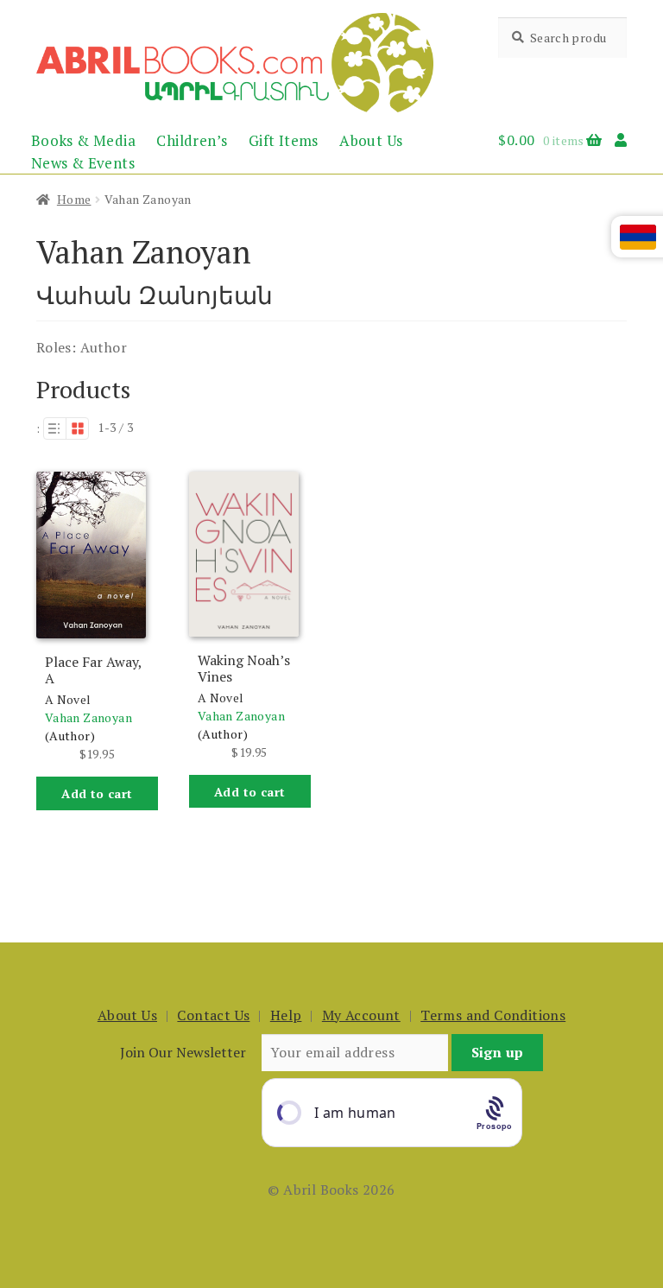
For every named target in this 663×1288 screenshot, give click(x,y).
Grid (77, 428)
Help (286, 1015)
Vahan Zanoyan (88, 717)
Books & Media (83, 140)
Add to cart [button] (96, 793)
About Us (370, 140)
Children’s (191, 140)
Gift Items (284, 140)
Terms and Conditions (492, 1015)
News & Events (83, 163)
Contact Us (213, 1015)
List (54, 428)
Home (74, 199)
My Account (361, 1015)
